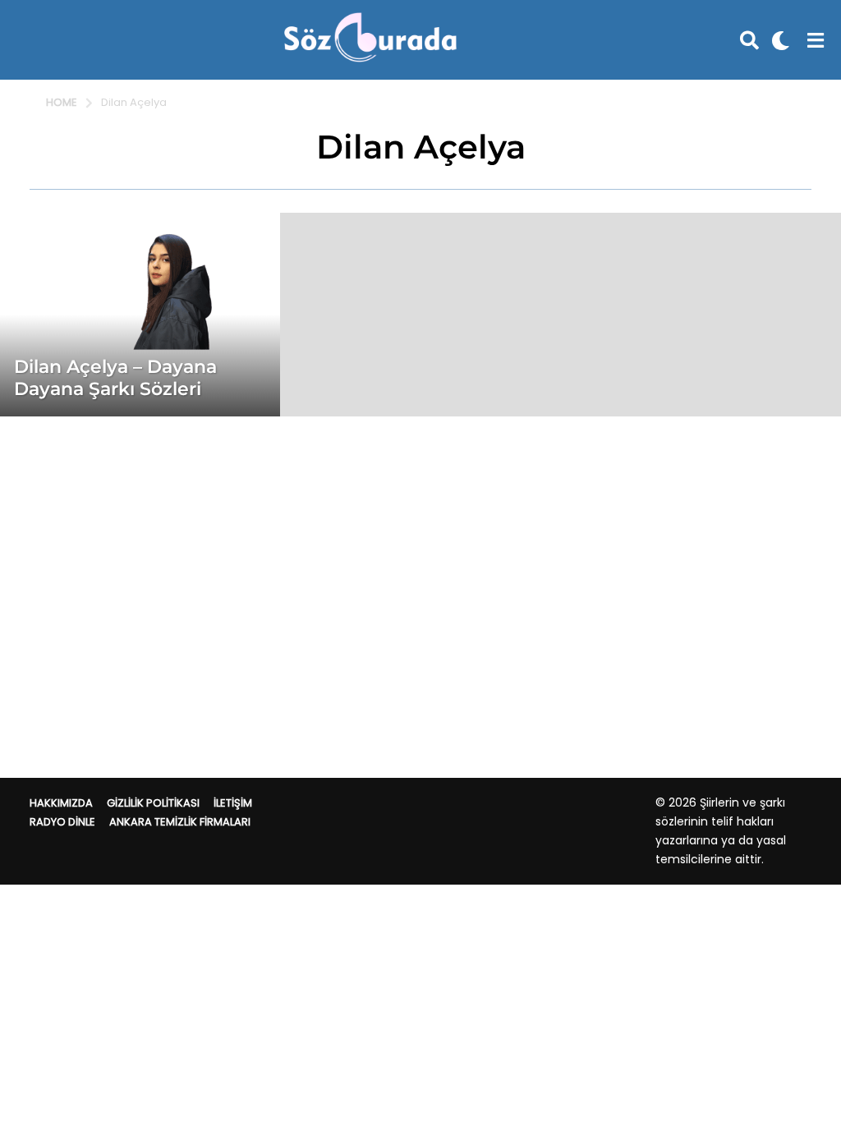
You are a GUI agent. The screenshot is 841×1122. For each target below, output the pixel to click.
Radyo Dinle (62, 822)
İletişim (233, 803)
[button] (749, 40)
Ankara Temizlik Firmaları (179, 822)
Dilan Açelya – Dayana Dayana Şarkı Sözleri (115, 377)
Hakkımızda (61, 803)
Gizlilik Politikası (153, 803)
